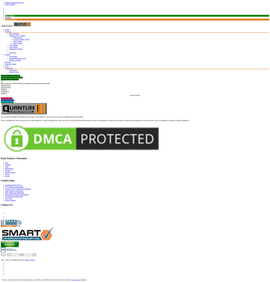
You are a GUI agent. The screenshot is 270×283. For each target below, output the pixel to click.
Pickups (7, 165)
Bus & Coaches (10, 172)
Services (8, 31)
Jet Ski (7, 176)
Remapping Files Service (17, 58)
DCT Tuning (18, 41)
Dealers (7, 55)
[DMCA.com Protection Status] (81, 154)
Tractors (7, 170)
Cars (6, 163)
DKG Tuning (18, 43)
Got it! (83, 280)
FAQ (6, 66)
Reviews (8, 18)
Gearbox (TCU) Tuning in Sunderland (18, 189)
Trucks (7, 174)
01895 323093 (10, 4)
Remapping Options (16, 49)
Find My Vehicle (10, 64)
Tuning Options (10, 200)
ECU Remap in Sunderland (14, 187)
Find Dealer (13, 56)
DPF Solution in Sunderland (14, 193)
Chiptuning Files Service (13, 185)
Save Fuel (8, 198)
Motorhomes (9, 168)
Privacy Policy (14, 72)
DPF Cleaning (10, 16)
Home (7, 29)
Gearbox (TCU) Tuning (17, 35)
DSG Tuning (18, 37)
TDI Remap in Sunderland (14, 196)
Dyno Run (12, 53)
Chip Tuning (13, 47)
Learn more (75, 280)
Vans (6, 167)
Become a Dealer (11, 19)
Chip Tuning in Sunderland (14, 191)
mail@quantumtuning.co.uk (14, 2)
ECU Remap (13, 45)
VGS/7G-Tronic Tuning (22, 39)
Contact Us (9, 68)
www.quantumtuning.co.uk (14, 217)
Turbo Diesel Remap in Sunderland (17, 194)
